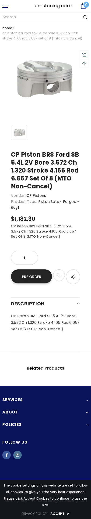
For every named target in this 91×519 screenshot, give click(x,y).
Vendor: (18, 195)
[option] (45, 78)
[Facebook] (6, 455)
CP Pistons (36, 195)
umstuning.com (46, 5)
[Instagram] (17, 455)
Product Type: (24, 201)
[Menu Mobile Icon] (5, 6)
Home (7, 28)
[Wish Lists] (59, 275)
